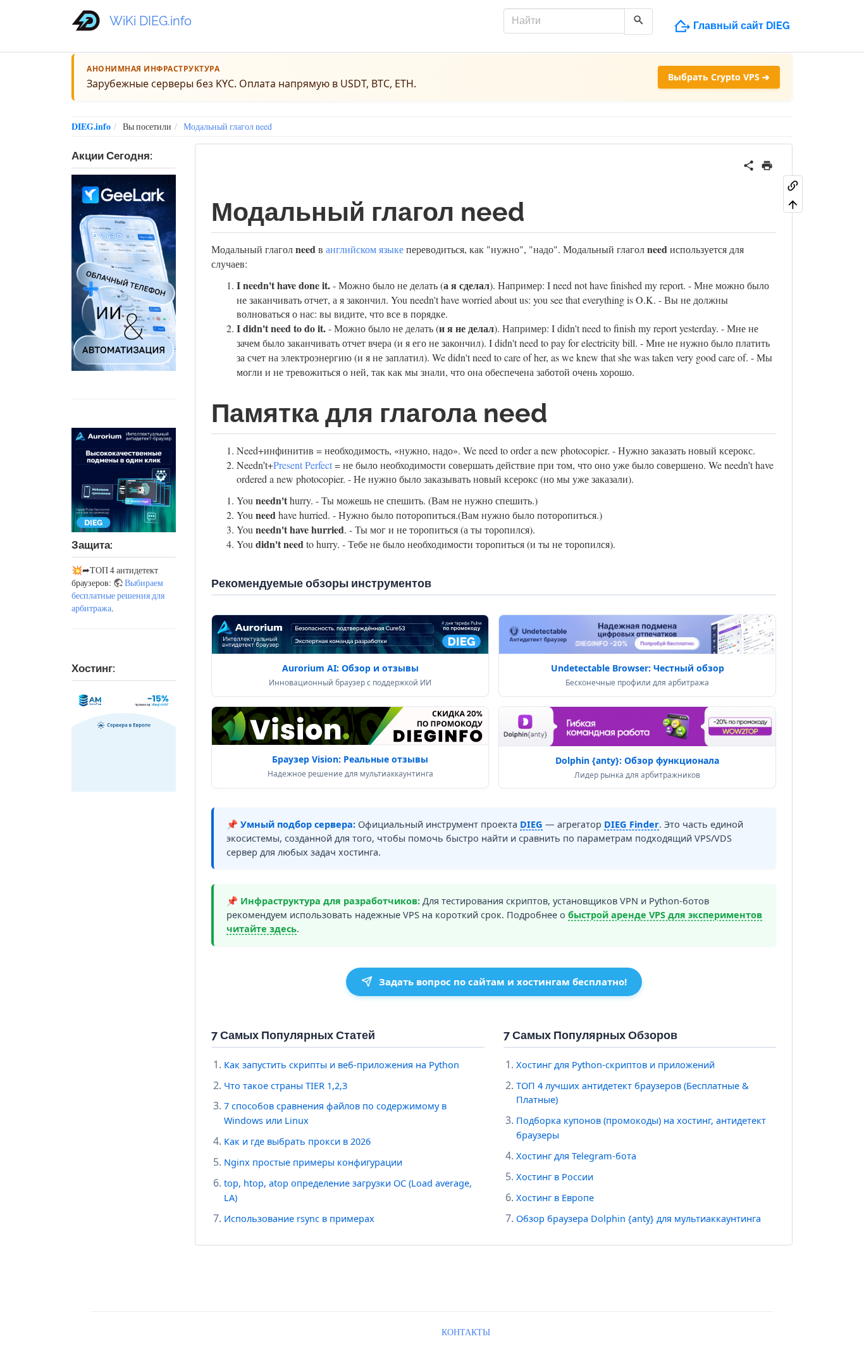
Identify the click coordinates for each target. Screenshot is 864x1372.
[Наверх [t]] (793, 204)
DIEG (531, 824)
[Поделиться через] (749, 163)
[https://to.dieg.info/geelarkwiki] (123, 272)
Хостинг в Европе (555, 1197)
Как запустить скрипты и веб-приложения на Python (341, 1064)
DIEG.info (91, 126)
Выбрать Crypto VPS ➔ (719, 77)
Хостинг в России (554, 1176)
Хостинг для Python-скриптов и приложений (615, 1064)
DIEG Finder (631, 824)
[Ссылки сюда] (793, 185)
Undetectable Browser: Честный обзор (637, 668)
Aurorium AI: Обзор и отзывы (350, 668)
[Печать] (767, 163)
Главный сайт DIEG (741, 26)
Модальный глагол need (227, 126)
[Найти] (638, 21)
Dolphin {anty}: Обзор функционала (637, 760)
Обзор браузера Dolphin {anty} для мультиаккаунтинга (638, 1218)
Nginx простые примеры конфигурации (313, 1162)
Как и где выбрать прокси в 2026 (297, 1141)
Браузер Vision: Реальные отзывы (350, 759)
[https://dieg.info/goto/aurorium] (123, 480)
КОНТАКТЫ (465, 1332)
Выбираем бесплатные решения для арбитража (117, 595)
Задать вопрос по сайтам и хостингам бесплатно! (503, 981)
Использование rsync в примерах (299, 1218)
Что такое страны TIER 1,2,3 (285, 1085)
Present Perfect (302, 464)
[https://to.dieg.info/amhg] (123, 739)
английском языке (365, 249)
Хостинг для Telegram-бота (576, 1155)
